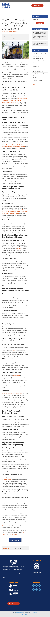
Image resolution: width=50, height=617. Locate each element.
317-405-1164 (34, 612)
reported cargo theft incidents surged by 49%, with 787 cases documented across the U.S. (15, 100)
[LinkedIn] (15, 548)
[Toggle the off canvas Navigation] (47, 5)
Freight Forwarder (38, 58)
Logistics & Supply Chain (12, 38)
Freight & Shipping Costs (39, 53)
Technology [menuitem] (15, 573)
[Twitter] (13, 548)
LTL (35, 77)
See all (33, 84)
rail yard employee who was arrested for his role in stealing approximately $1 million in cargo (14, 211)
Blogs (24, 532)
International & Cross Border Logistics (39, 65)
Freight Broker (37, 56)
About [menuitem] (4, 577)
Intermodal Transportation (12, 35)
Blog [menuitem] (20, 573)
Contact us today (6, 526)
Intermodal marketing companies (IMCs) (12, 393)
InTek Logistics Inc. (19, 612)
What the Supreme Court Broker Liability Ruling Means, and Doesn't (40, 43)
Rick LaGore (14, 31)
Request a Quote (37, 5)
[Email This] (20, 548)
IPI (34, 69)
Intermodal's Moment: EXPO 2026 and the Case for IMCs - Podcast (39, 38)
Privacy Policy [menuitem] (25, 614)
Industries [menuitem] (9, 573)
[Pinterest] (18, 548)
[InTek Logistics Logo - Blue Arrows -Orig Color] (6, 6)
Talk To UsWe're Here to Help (15, 539)
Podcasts (4, 534)
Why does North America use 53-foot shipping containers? (39, 33)
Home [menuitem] (4, 573)
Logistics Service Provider (38, 74)
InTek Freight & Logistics (9, 514)
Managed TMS (37, 80)
